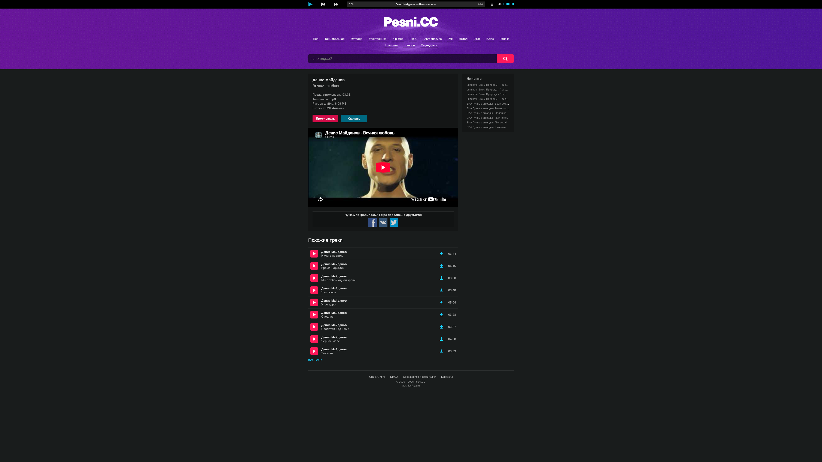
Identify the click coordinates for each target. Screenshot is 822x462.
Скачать (354, 118)
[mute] (500, 4)
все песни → (317, 359)
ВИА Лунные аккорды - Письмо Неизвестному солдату (500, 122)
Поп (316, 38)
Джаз (477, 38)
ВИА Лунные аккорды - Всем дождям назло (493, 103)
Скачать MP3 (377, 376)
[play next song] (336, 4)
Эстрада (356, 38)
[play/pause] (310, 4)
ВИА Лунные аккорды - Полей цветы (489, 113)
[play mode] (491, 4)
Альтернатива (432, 38)
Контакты (447, 376)
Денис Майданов (334, 251)
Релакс (504, 38)
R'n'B (413, 38)
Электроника (377, 38)
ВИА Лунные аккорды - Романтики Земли (491, 108)
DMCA (394, 376)
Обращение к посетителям (419, 376)
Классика (391, 45)
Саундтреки (429, 45)
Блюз (490, 38)
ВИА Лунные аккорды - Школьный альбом (492, 127)
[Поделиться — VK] (383, 222)
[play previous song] (323, 4)
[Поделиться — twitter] (394, 222)
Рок (450, 38)
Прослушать (325, 118)
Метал (463, 38)
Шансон (409, 45)
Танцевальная (335, 38)
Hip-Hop (398, 38)
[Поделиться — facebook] (372, 222)
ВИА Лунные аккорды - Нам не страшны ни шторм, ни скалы (503, 117)
